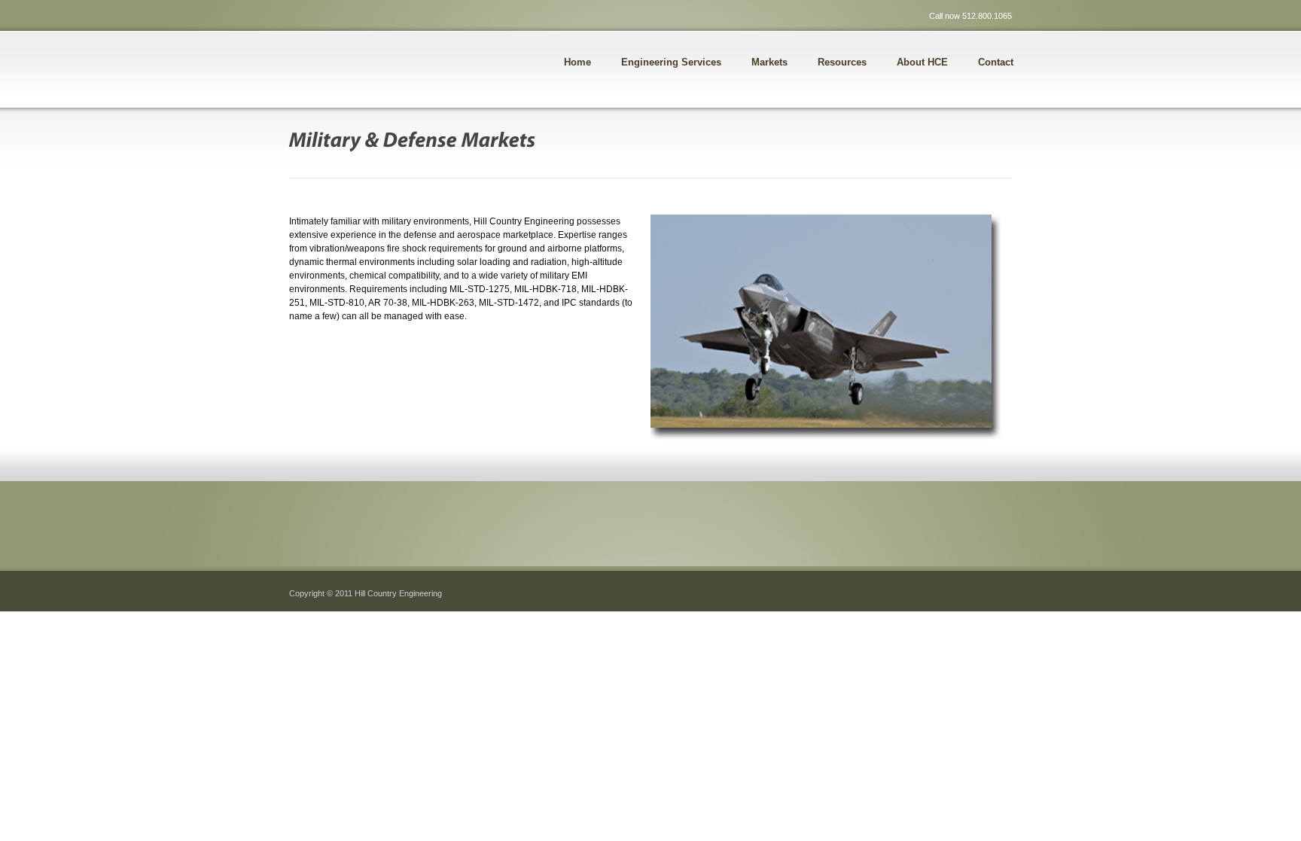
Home (577, 62)
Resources (842, 62)
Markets (769, 62)
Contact (995, 62)
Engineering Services (671, 62)
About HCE (922, 62)
